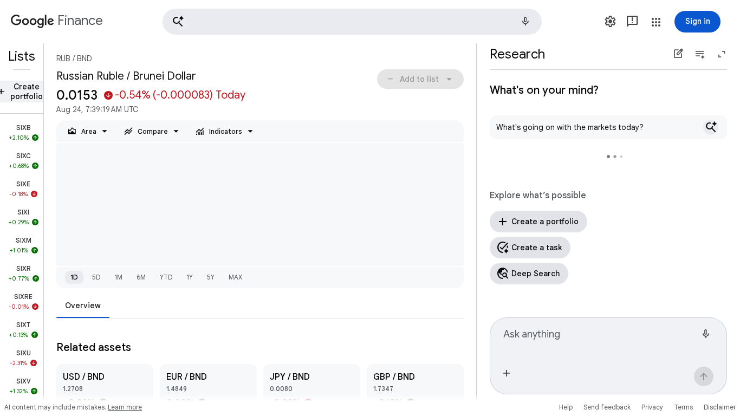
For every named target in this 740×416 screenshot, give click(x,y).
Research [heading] (517, 54)
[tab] (82, 305)
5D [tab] (96, 277)
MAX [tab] (235, 277)
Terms (683, 407)
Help (566, 407)
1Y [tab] (189, 277)
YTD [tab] (166, 277)
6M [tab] (141, 277)
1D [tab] (74, 277)
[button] (352, 22)
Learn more (125, 407)
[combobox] (599, 338)
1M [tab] (118, 277)
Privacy (652, 407)
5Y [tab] (211, 277)
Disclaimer (720, 407)
